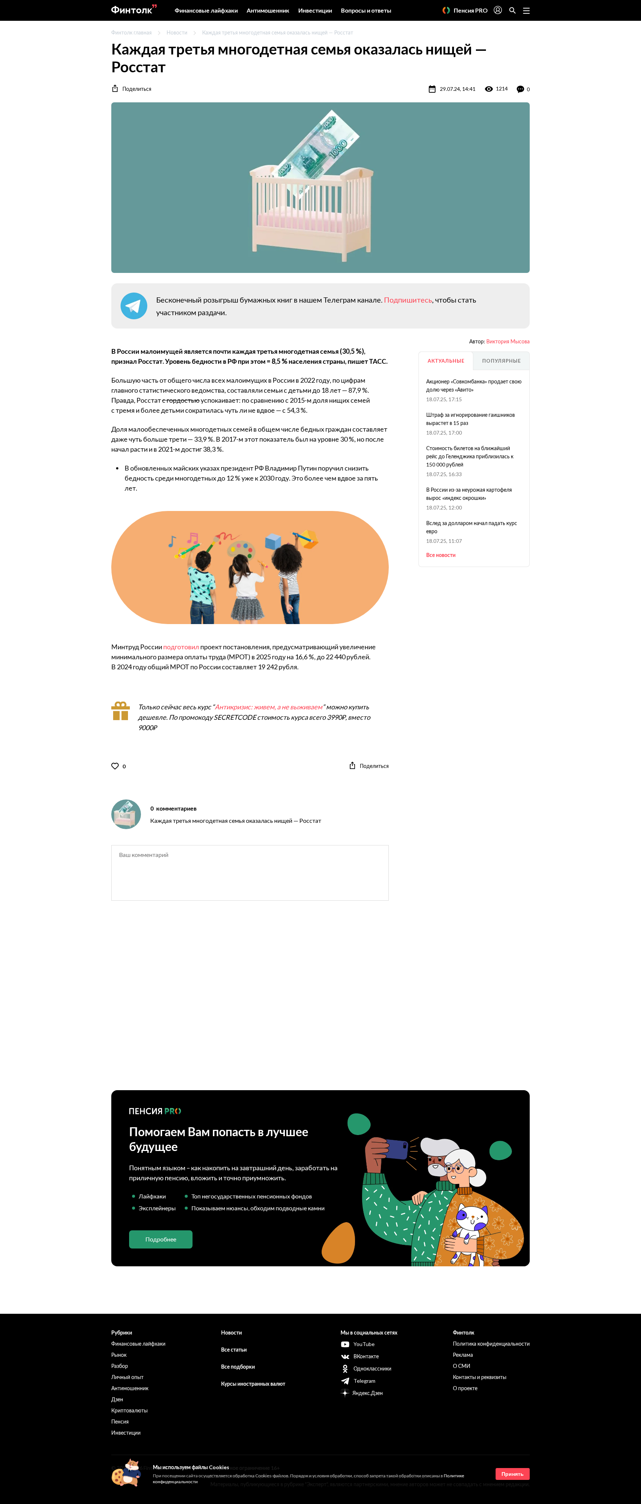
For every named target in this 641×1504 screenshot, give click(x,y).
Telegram (364, 1381)
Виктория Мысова (508, 341)
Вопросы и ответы (366, 10)
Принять (513, 1474)
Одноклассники (372, 1368)
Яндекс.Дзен (367, 1393)
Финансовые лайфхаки (206, 10)
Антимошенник (268, 10)
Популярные (501, 361)
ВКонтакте (366, 1356)
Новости (177, 32)
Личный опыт (127, 1377)
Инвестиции (315, 10)
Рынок (118, 1355)
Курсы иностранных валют (253, 1384)
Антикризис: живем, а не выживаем (268, 707)
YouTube (364, 1344)
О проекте (465, 1388)
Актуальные (446, 361)
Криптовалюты (129, 1410)
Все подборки (238, 1366)
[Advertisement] (320, 1002)
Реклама (463, 1355)
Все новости (441, 555)
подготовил (181, 647)
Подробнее (160, 1239)
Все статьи (234, 1349)
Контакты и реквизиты (479, 1377)
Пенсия (120, 1421)
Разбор (119, 1366)
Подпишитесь (408, 299)
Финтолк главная (131, 32)
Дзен (117, 1399)
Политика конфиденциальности (491, 1343)
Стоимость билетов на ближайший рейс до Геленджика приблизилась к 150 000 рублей (469, 456)
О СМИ (461, 1366)
